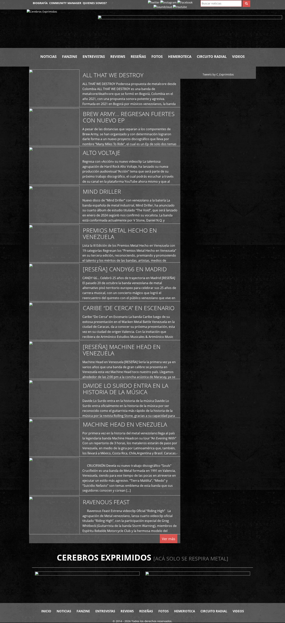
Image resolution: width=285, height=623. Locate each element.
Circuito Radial (212, 56)
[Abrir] (190, 29)
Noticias (48, 56)
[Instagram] (168, 2)
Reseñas (138, 56)
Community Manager (65, 3)
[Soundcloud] (163, 7)
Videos (238, 56)
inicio (46, 611)
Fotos (157, 56)
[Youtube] (180, 7)
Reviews (117, 56)
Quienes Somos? (95, 3)
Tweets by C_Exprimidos (218, 74)
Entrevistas (94, 56)
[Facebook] (185, 2)
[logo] (59, 29)
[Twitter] (154, 2)
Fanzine (69, 56)
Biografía (40, 3)
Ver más (168, 538)
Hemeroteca (179, 56)
